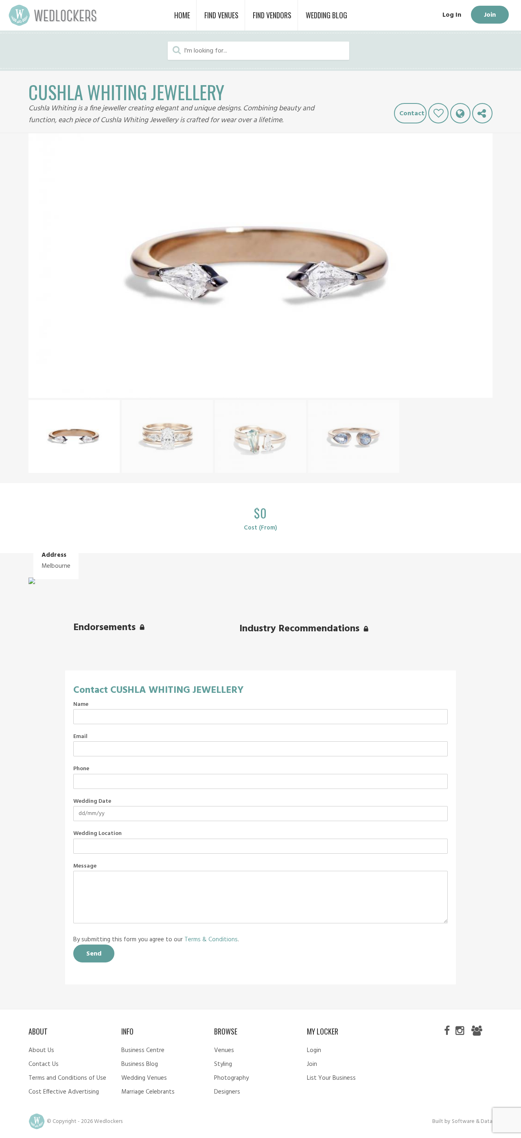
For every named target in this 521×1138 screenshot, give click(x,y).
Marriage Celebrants (148, 1092)
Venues (224, 1050)
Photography (231, 1078)
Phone (81, 769)
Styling (223, 1064)
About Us (41, 1050)
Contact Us (43, 1064)
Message (84, 866)
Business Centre (142, 1050)
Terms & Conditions (211, 940)
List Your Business (331, 1078)
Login (314, 1050)
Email (80, 736)
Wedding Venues (144, 1078)
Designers (227, 1092)
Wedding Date (92, 801)
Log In (451, 15)
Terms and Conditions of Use (67, 1078)
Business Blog (139, 1064)
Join (490, 15)
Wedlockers (53, 15)
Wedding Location (97, 833)
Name (80, 704)
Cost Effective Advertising (63, 1092)
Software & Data (472, 1121)
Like (438, 113)
